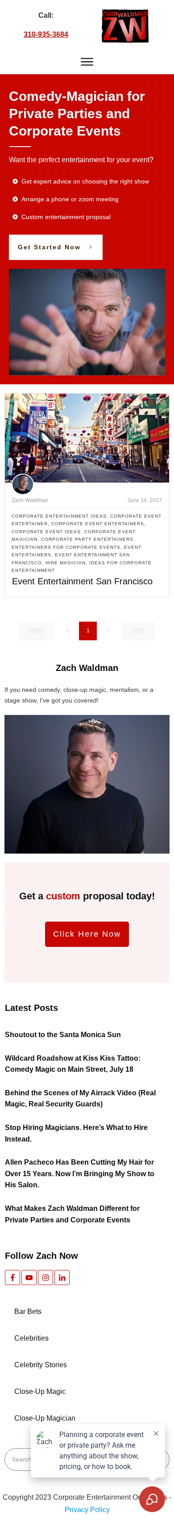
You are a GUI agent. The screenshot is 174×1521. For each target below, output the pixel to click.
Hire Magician (66, 562)
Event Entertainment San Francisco (82, 581)
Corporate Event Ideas (46, 531)
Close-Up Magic (40, 1391)
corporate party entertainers (87, 539)
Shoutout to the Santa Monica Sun (63, 1034)
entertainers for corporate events (66, 547)
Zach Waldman (30, 500)
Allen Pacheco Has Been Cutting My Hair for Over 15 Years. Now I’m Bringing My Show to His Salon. (79, 1173)
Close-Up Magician (44, 1418)
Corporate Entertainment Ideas (59, 516)
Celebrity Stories (40, 1365)
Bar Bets (27, 1311)
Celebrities (31, 1338)
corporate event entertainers (97, 523)
